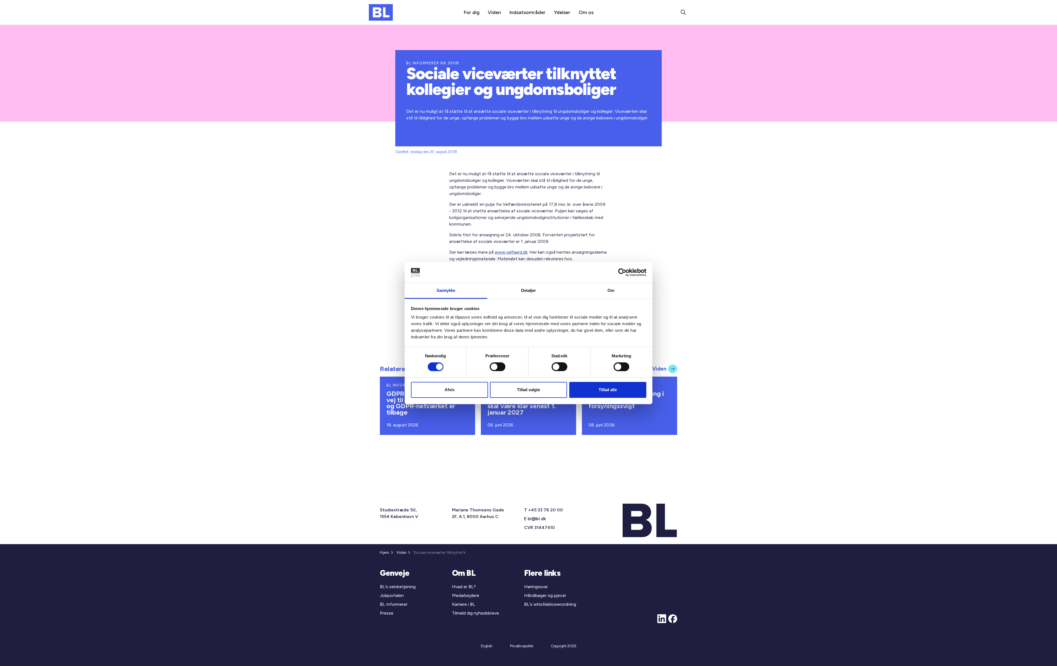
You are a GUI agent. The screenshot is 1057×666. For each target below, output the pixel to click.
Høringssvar (536, 586)
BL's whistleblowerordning (550, 604)
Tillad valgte (528, 389)
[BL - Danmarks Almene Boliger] (381, 12)
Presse (386, 613)
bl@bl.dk (537, 518)
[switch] (497, 366)
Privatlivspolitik (521, 646)
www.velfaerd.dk (511, 252)
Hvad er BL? (464, 586)
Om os (586, 12)
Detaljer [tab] (528, 290)
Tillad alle (608, 389)
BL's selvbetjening (398, 586)
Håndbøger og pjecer (545, 595)
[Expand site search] (683, 12)
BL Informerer (393, 604)
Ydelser (562, 12)
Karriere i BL (463, 604)
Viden (494, 12)
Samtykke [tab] (446, 290)
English (486, 646)
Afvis (449, 389)
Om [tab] (610, 290)
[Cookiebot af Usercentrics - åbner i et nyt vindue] (622, 272)
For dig (472, 12)
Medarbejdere (465, 595)
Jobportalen (392, 595)
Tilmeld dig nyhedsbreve (475, 613)
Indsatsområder (527, 12)
